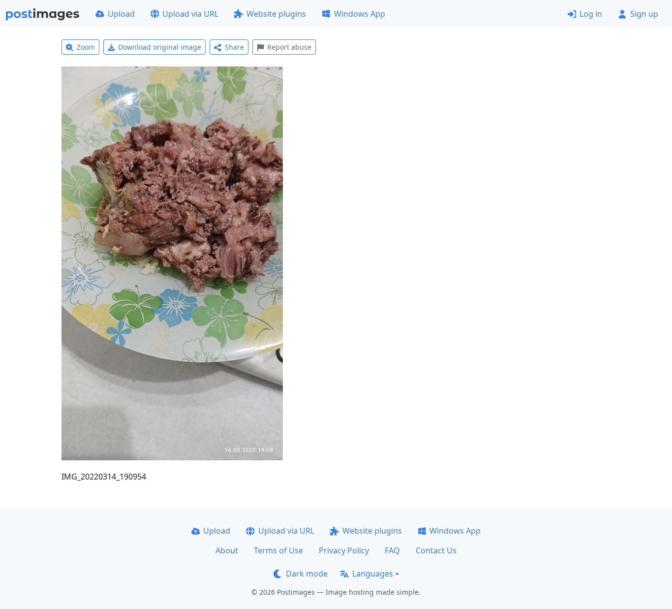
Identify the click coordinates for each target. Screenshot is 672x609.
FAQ (392, 550)
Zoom (86, 47)
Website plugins (276, 13)
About (226, 550)
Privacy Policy (344, 550)
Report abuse (289, 47)
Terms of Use (278, 550)
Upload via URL (190, 13)
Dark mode (307, 573)
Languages (372, 573)
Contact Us (436, 550)
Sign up (644, 13)
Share (234, 47)
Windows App (359, 13)
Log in (591, 13)
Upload (121, 13)
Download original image (159, 47)
